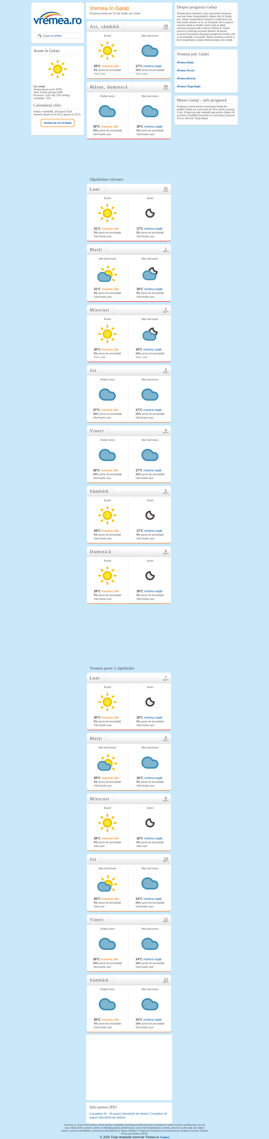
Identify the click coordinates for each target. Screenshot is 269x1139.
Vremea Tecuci (185, 70)
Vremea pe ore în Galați (57, 122)
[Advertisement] (129, 157)
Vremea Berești (186, 78)
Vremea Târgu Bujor (189, 86)
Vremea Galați (185, 62)
